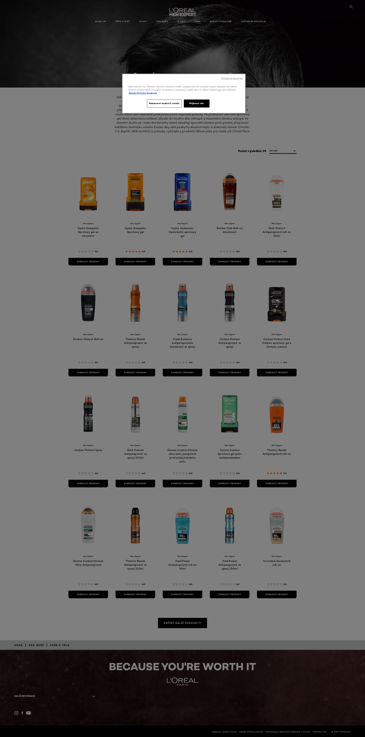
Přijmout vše (196, 103)
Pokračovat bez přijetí (232, 78)
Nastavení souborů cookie (164, 103)
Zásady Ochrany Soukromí (143, 93)
